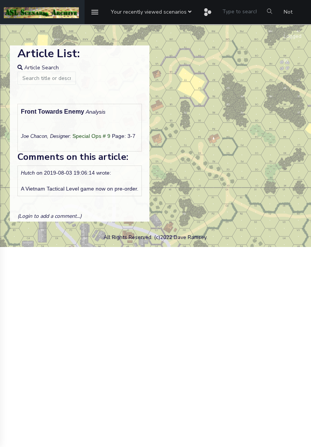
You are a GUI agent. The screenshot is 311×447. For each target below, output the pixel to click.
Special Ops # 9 (91, 136)
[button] (151, 12)
